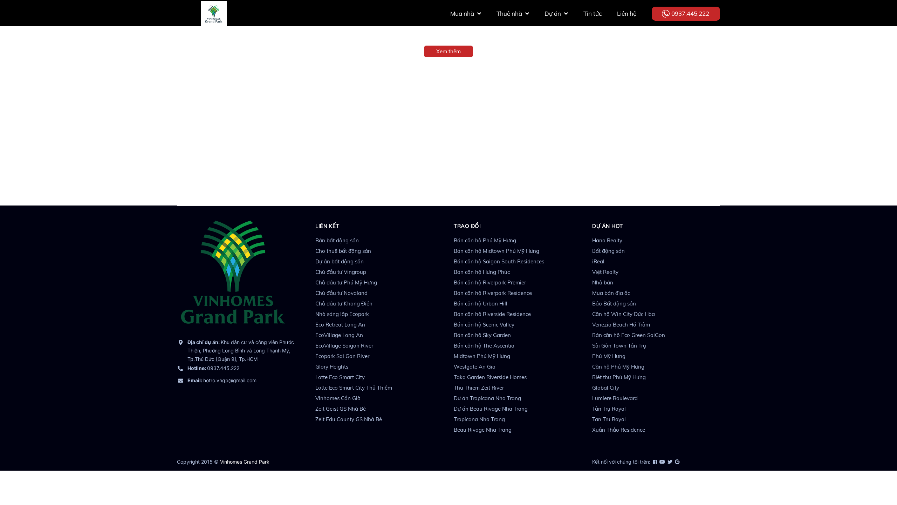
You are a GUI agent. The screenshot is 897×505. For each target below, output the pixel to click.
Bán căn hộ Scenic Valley (484, 324)
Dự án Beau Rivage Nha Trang (491, 408)
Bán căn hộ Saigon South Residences (499, 261)
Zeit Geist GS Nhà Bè (340, 408)
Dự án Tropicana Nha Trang (487, 398)
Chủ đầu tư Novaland (341, 293)
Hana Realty (607, 240)
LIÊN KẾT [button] (327, 226)
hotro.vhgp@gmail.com (221, 380)
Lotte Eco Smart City (340, 377)
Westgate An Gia (474, 366)
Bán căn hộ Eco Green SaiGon (628, 335)
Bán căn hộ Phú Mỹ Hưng (485, 240)
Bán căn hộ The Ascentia (484, 345)
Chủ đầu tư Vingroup (340, 272)
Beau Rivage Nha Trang (483, 429)
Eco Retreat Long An (340, 324)
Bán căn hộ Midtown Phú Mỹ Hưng (496, 251)
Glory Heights (331, 366)
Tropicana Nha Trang (479, 419)
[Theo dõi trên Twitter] (669, 462)
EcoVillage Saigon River (344, 345)
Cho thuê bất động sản (343, 251)
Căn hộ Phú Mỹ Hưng (618, 366)
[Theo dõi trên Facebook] (654, 462)
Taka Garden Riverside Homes (490, 377)
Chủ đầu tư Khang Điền (343, 303)
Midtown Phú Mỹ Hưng (482, 356)
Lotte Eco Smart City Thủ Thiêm (353, 387)
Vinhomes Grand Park (244, 462)
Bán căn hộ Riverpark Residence (493, 293)
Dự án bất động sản (339, 261)
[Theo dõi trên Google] (676, 462)
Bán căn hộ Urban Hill (480, 303)
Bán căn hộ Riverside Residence (492, 314)
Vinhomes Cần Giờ (338, 398)
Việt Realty (605, 272)
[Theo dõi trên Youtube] (661, 462)
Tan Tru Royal (609, 419)
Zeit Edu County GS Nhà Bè (348, 419)
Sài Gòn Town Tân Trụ (619, 345)
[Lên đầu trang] (874, 468)
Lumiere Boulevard (615, 398)
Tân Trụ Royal (609, 408)
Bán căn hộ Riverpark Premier (490, 282)
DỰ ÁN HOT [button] (607, 226)
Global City (605, 387)
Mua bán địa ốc (611, 293)
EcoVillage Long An (339, 335)
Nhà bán (602, 282)
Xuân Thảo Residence (618, 429)
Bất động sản (608, 251)
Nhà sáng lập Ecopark (342, 314)
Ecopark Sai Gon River (342, 356)
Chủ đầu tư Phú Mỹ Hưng (346, 282)
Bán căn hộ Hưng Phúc (482, 272)
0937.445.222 (690, 13)
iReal (598, 261)
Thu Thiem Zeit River (479, 387)
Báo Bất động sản (614, 303)
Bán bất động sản (337, 240)
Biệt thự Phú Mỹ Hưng (619, 377)
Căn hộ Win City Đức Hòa (623, 314)
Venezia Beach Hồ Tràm (621, 324)
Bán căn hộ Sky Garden (482, 335)
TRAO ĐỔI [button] (467, 226)
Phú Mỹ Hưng (608, 356)
